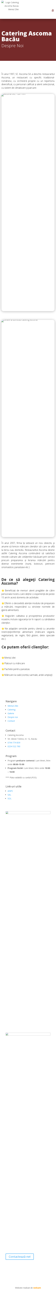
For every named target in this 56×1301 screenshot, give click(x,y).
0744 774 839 (14, 742)
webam (37, 1287)
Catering (11, 709)
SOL (9, 798)
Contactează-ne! (20, 1257)
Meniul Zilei (13, 705)
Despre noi (13, 717)
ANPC (10, 791)
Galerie (11, 713)
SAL (9, 794)
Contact (11, 720)
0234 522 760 (14, 746)
